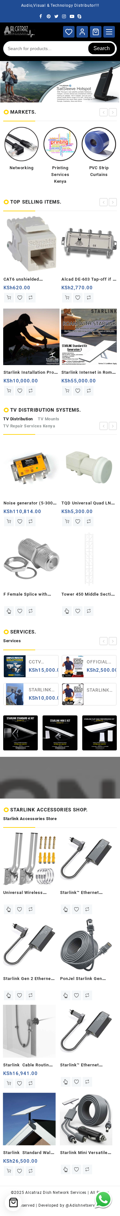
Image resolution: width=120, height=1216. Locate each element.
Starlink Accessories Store (30, 818)
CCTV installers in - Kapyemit (35, 662)
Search (101, 48)
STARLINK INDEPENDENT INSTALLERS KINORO (35, 690)
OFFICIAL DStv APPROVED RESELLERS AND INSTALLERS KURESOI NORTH (93, 662)
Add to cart (17, 297)
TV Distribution (18, 418)
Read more (17, 611)
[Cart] (96, 31)
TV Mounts (49, 418)
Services (12, 640)
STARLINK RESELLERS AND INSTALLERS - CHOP (93, 690)
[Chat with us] (103, 1199)
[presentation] (104, 112)
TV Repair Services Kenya (29, 426)
